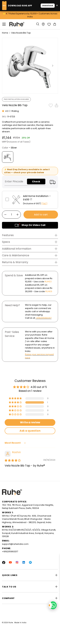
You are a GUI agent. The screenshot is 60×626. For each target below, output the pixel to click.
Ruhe (11, 622)
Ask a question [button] (30, 431)
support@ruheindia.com (15, 544)
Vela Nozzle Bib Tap (21, 33)
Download (47, 5)
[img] (13, 460)
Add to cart (41, 214)
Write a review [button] (30, 422)
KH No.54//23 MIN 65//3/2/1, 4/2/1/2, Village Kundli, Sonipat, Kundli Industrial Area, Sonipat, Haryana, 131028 (29, 533)
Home (5, 33)
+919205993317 (44, 318)
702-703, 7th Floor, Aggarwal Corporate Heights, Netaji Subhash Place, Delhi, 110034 (28, 506)
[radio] (7, 157)
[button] (55, 24)
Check (36, 181)
